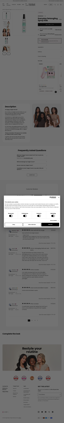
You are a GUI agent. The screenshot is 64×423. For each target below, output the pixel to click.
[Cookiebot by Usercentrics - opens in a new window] (50, 197)
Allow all (50, 224)
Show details (53, 220)
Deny (13, 224)
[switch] (25, 216)
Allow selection (32, 224)
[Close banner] (58, 197)
